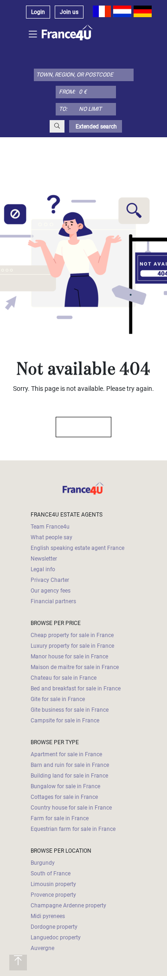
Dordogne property (54, 927)
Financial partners (53, 601)
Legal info (43, 569)
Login (38, 12)
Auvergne (42, 948)
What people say (51, 537)
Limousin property (53, 884)
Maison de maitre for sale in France (75, 667)
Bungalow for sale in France (65, 786)
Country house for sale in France (71, 807)
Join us (69, 12)
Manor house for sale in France (69, 656)
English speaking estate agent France (77, 548)
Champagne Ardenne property (68, 905)
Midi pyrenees (48, 916)
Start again (79, 427)
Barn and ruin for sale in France (70, 765)
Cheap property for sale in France (72, 635)
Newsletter (44, 558)
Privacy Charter (50, 580)
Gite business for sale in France (70, 710)
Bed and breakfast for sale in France (76, 688)
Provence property (53, 895)
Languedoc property (56, 937)
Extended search (95, 126)
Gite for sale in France (58, 699)
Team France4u (50, 526)
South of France (51, 873)
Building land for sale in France (69, 775)
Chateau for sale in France (63, 678)
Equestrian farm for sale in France (73, 829)
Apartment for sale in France (66, 754)
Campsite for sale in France (65, 720)
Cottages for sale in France (64, 797)
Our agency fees (51, 590)
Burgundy (43, 863)
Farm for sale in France (60, 818)
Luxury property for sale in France (72, 646)
